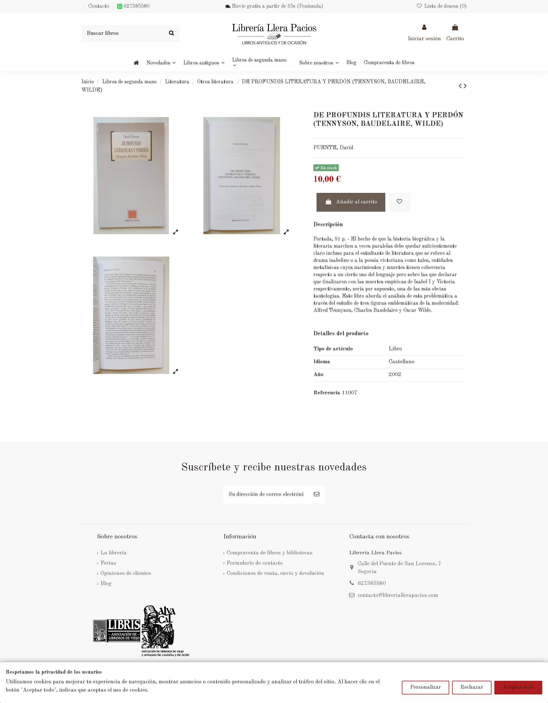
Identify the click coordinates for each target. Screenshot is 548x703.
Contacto (98, 6)
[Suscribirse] (317, 494)
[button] (318, 62)
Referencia (326, 393)
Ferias (108, 563)
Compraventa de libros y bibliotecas (270, 553)
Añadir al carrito (356, 202)
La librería (113, 553)
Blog (105, 584)
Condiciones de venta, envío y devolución (275, 573)
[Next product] (465, 86)
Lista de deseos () (445, 6)
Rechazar (471, 687)
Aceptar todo (518, 687)
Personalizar (425, 687)
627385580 (136, 6)
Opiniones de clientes (125, 573)
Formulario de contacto (255, 563)
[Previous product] (461, 86)
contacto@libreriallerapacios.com (398, 595)
